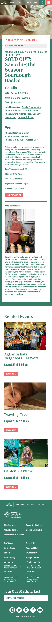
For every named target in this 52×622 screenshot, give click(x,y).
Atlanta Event (11, 113)
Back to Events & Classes (22, 40)
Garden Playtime (18, 471)
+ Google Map (31, 139)
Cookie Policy (9, 558)
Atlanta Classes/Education (25, 110)
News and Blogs (32, 548)
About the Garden (11, 530)
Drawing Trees (16, 415)
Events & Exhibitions (34, 525)
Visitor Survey (9, 548)
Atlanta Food (25, 113)
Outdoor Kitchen (26, 117)
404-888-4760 (31, 571)
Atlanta (8, 110)
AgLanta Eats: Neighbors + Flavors (21, 356)
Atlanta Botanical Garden (17, 132)
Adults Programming (31, 107)
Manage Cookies (32, 558)
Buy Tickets (8, 543)
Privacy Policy (31, 553)
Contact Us (30, 543)
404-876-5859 (8, 571)
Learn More (11, 374)
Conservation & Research (14, 535)
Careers (7, 553)
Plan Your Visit (10, 525)
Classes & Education (34, 530)
